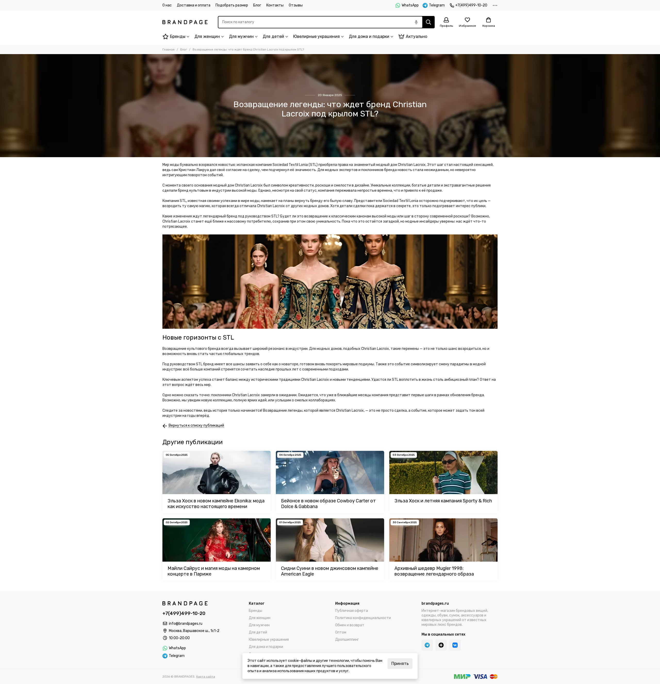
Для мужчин (241, 36)
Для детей (273, 36)
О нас (167, 5)
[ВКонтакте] (455, 645)
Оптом (340, 632)
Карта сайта (205, 676)
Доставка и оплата (193, 5)
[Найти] (428, 22)
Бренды (177, 36)
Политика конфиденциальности (363, 618)
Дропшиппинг (347, 639)
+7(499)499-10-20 (471, 5)
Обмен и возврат (349, 625)
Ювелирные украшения (316, 36)
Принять (400, 663)
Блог (257, 5)
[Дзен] (441, 645)
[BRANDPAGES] (185, 22)
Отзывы (296, 5)
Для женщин (207, 36)
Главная (168, 49)
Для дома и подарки (369, 36)
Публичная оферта (351, 611)
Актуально (416, 36)
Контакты (275, 5)
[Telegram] (427, 645)
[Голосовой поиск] (416, 22)
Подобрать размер (232, 5)
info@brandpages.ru (185, 623)
